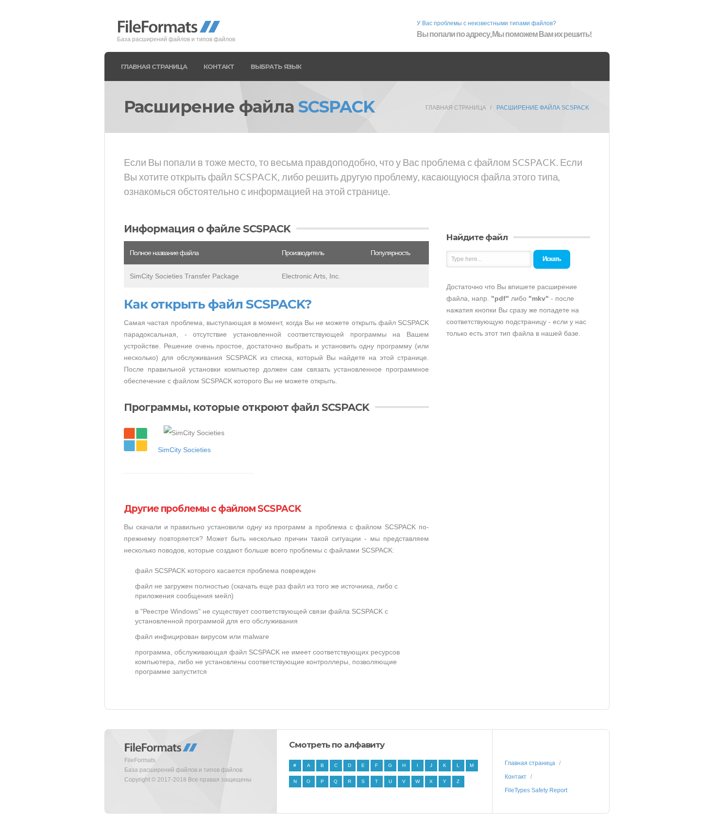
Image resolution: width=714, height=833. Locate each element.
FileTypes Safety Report (536, 790)
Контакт (219, 66)
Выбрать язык (276, 66)
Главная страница (154, 66)
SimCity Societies (184, 450)
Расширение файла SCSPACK (542, 107)
